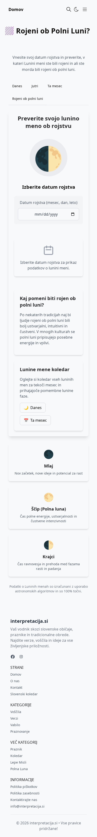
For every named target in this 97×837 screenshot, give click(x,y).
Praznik (16, 749)
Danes (33, 407)
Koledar (16, 756)
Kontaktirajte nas (23, 799)
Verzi (14, 718)
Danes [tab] (17, 86)
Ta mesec (35, 420)
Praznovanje (20, 731)
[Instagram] (21, 656)
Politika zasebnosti (25, 793)
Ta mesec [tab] (55, 86)
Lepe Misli (18, 762)
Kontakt (16, 687)
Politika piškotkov (23, 786)
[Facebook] (12, 656)
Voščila (15, 712)
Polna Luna (19, 769)
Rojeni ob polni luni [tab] (27, 98)
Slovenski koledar (24, 694)
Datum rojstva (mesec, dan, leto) (48, 202)
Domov (15, 9)
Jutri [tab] (35, 86)
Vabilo (15, 725)
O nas (15, 681)
